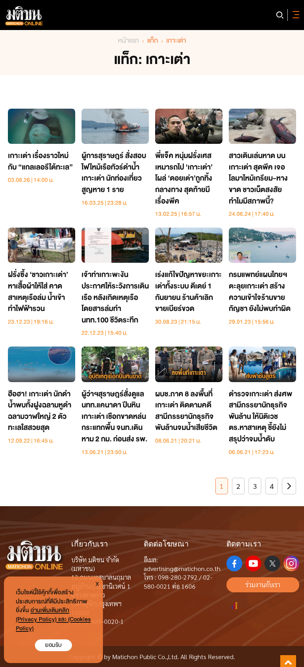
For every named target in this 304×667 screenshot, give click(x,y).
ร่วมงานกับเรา (262, 584)
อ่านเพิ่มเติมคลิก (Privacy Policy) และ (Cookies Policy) (53, 619)
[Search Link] (279, 15)
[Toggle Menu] (294, 15)
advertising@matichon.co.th (182, 568)
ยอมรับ (53, 645)
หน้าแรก (128, 40)
